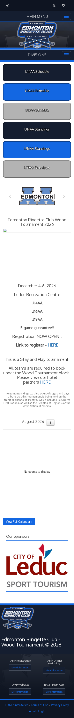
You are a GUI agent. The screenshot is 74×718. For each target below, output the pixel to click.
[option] (37, 196)
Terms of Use (39, 705)
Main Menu (37, 16)
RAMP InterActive (16, 705)
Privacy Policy (60, 705)
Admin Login (37, 711)
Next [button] (64, 196)
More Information (20, 667)
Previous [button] (10, 196)
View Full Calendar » (19, 521)
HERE (53, 345)
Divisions (37, 54)
